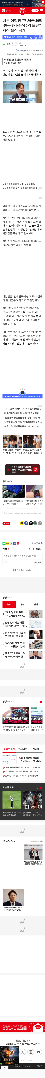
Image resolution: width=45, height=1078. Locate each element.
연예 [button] (36, 604)
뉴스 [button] (9, 604)
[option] (22, 3)
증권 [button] (22, 604)
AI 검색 (35, 10)
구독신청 (28, 1066)
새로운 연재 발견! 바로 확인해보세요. (21, 188)
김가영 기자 (16, 43)
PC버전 (39, 1066)
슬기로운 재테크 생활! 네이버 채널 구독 (22, 184)
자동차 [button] (36, 749)
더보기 (38, 702)
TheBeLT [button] (22, 749)
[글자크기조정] (36, 44)
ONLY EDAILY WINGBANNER (22, 10)
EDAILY (3, 10)
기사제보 (17, 1066)
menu (41, 10)
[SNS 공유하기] (40, 44)
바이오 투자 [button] (9, 749)
